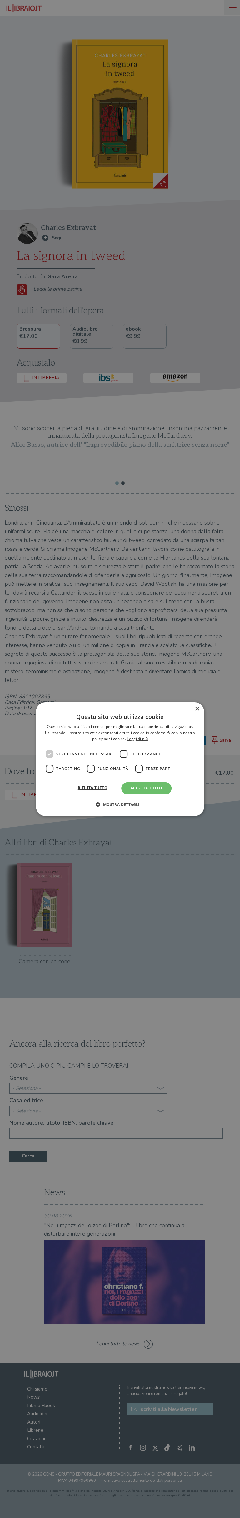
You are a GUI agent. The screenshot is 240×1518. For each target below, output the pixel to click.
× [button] (197, 708)
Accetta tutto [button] (146, 788)
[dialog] (120, 759)
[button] (119, 804)
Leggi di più (137, 738)
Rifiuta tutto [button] (93, 787)
